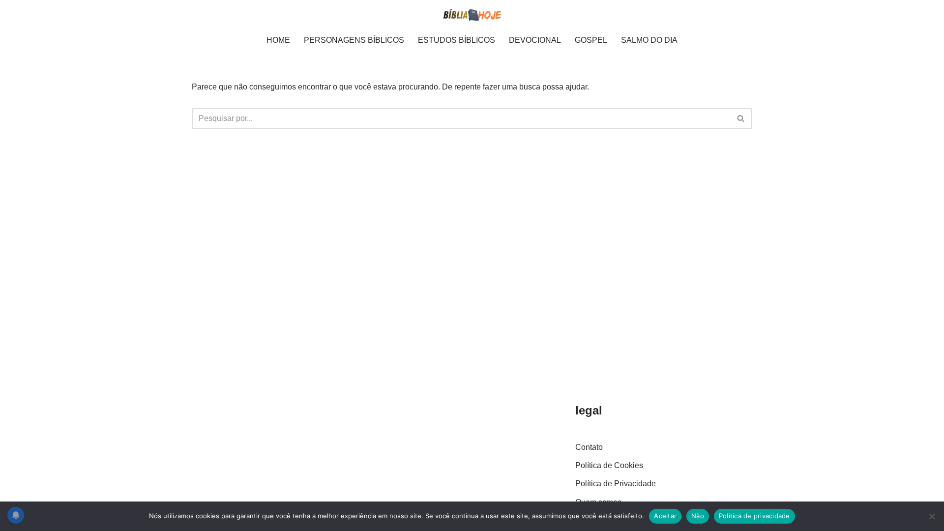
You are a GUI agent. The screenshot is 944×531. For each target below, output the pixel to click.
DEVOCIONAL (535, 40)
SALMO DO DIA (649, 40)
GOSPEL (591, 40)
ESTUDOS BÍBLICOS (456, 40)
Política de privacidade (754, 516)
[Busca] (741, 118)
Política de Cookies (609, 465)
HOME (278, 40)
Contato (589, 447)
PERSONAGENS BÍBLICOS (354, 40)
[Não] (932, 516)
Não (697, 516)
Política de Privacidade (615, 483)
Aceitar (665, 516)
